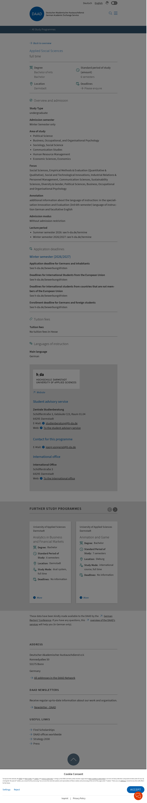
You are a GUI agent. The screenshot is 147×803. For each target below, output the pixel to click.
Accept (135, 789)
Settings (6, 789)
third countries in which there (97, 779)
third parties (28, 779)
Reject (17, 789)
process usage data (47, 779)
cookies (36, 779)
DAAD (20, 779)
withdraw (123, 781)
